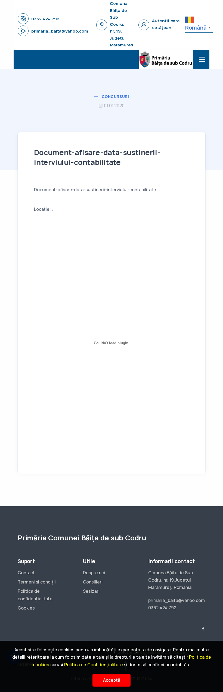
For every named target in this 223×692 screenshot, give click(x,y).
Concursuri (115, 96)
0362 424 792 (45, 19)
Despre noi (94, 573)
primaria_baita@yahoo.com (59, 31)
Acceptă (111, 680)
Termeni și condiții (37, 582)
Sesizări (91, 591)
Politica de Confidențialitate (93, 665)
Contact (26, 573)
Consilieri (93, 582)
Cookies (26, 608)
